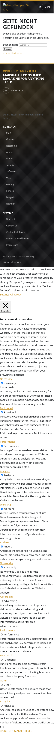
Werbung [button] (5, 504)
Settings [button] (4, 294)
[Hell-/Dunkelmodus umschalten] (40, 7)
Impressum (12, 244)
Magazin (10, 197)
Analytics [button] (5, 471)
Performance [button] (7, 441)
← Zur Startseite (12, 53)
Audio (9, 152)
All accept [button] (15, 294)
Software (10, 171)
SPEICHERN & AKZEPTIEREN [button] (16, 731)
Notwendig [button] (6, 563)
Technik (10, 164)
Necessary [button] (6, 379)
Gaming (10, 184)
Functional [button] (6, 655)
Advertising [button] (6, 596)
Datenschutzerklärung (17, 238)
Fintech (10, 190)
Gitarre (10, 139)
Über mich (11, 218)
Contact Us (11, 225)
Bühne (9, 158)
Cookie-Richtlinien (15, 231)
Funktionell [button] (6, 408)
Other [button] (3, 680)
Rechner (10, 203)
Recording (11, 145)
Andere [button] (4, 542)
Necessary (10, 383)
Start (8, 132)
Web (8, 177)
